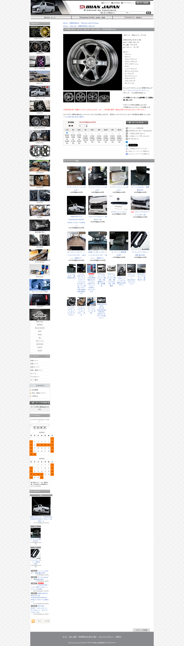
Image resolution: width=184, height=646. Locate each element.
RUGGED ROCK (39, 128)
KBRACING (40, 143)
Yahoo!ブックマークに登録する (138, 151)
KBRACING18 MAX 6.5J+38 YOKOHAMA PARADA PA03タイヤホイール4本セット (40, 598)
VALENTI (40, 307)
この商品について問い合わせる (138, 136)
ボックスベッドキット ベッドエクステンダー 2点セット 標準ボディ (76, 255)
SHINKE (40, 325)
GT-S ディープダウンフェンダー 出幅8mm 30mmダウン (121, 281)
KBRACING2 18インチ (86, 26)
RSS (39, 621)
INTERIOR (39, 173)
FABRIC (39, 217)
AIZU (40, 331)
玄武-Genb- (39, 322)
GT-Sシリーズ (39, 98)
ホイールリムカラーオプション (138, 90)
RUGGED (40, 83)
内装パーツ (34, 364)
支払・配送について (92, 17)
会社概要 (35, 390)
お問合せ (132, 17)
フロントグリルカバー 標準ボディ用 (98, 218)
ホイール (33, 373)
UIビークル (40, 341)
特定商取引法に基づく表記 (87, 637)
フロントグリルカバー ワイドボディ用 (143, 213)
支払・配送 (73, 637)
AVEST (39, 351)
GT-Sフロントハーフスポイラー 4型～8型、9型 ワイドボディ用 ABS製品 (111, 280)
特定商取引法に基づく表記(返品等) (140, 131)
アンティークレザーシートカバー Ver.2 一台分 (81, 311)
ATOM (47, 621)
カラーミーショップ (73, 642)
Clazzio (40, 334)
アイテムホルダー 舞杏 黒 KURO (71, 276)
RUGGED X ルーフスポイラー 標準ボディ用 (141, 277)
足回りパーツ (34, 367)
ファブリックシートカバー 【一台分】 (91, 310)
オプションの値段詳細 (135, 128)
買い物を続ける (133, 139)
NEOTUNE (39, 344)
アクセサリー (34, 377)
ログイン (107, 3)
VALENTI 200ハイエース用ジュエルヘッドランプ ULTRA (39, 587)
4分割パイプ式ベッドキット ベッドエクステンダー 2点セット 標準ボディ (98, 255)
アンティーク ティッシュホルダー (76, 188)
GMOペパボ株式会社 (99, 642)
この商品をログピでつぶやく (138, 149)
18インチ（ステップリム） (90, 23)
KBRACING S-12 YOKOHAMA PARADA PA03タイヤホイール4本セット (41, 519)
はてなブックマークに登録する (138, 154)
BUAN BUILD (39, 262)
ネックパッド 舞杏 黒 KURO (36, 540)
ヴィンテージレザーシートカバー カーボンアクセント (72, 311)
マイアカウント (129, 3)
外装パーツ (34, 360)
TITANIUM (39, 277)
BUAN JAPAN (40, 328)
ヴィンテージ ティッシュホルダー (97, 188)
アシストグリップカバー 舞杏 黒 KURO (35, 562)
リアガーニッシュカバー (119, 212)
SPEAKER (39, 247)
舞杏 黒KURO (39, 232)
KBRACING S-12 (39, 39)
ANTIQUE (39, 187)
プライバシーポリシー (105, 637)
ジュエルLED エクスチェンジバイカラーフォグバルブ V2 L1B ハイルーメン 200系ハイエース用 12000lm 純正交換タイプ (81, 283)
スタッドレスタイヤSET (40, 292)
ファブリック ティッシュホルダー (119, 188)
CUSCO (39, 347)
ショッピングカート (142, 3)
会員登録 (117, 3)
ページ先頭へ (141, 630)
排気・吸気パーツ (36, 370)
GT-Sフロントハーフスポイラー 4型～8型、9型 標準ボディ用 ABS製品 (101, 280)
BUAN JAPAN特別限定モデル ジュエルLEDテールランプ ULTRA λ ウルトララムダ (92, 283)
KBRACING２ (40, 158)
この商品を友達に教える (136, 133)
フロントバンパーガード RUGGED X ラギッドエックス (132, 279)
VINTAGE (39, 202)
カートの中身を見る (39, 403)
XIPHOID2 (39, 53)
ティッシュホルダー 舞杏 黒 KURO (140, 188)
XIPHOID (40, 113)
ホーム (51, 17)
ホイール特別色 (40, 68)
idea (40, 338)
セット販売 (34, 380)
